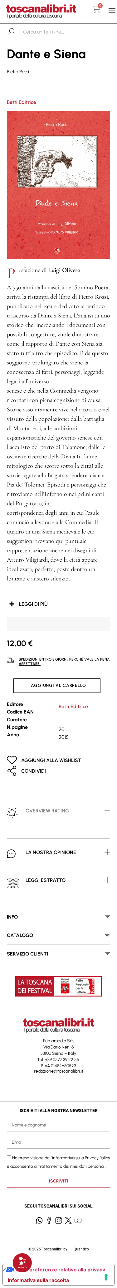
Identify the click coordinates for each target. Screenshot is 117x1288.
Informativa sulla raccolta (38, 1280)
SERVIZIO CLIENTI (27, 954)
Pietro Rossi (18, 72)
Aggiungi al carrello (58, 685)
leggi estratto (46, 880)
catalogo (20, 935)
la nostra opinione (51, 852)
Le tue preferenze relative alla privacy (59, 1269)
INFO (12, 917)
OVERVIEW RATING (47, 811)
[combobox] (55, 32)
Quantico (81, 1249)
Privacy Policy (97, 1158)
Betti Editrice (21, 102)
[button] (112, 11)
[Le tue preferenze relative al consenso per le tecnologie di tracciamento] (106, 1277)
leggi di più (33, 604)
